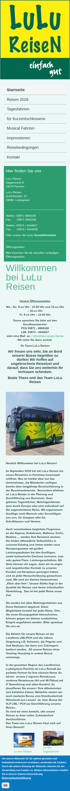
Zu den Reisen (23, 751)
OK (6, 785)
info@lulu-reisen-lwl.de (48, 336)
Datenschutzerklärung (16, 777)
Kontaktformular (45, 235)
